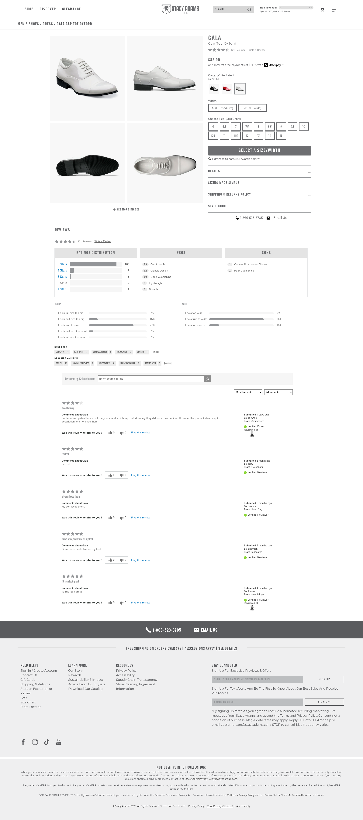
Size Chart (28, 702)
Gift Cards (27, 680)
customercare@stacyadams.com (246, 724)
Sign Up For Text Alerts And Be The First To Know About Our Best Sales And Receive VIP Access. (275, 691)
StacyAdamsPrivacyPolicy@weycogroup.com (211, 778)
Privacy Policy (126, 670)
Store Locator (30, 707)
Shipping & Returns (35, 684)
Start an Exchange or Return (36, 691)
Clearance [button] (71, 9)
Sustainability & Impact (85, 680)
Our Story (75, 670)
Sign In (264, 7)
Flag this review (140, 432)
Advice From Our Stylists (86, 684)
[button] (126, 210)
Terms (284, 715)
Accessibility (125, 675)
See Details (227, 649)
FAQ (23, 698)
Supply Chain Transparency (136, 680)
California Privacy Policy (240, 795)
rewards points (249, 159)
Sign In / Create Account (38, 670)
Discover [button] (48, 9)
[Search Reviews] (207, 378)
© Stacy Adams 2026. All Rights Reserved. (136, 806)
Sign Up (324, 679)
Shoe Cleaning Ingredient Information (135, 686)
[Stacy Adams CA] (252, 434)
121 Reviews (238, 50)
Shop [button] (29, 9)
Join (274, 7)
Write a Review (257, 50)
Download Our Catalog (85, 689)
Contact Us (28, 675)
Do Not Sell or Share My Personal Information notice (294, 795)
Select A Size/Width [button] (259, 150)
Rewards (74, 675)
